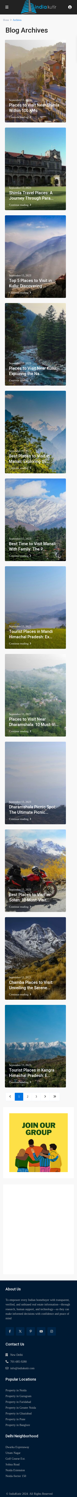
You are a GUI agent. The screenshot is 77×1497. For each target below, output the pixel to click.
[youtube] (41, 1331)
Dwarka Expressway (17, 1447)
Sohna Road (13, 1464)
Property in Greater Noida (21, 1407)
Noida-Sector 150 (16, 1476)
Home (6, 20)
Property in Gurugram (18, 1396)
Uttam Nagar (13, 1452)
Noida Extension (15, 1470)
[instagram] (51, 1331)
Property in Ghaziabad (19, 1413)
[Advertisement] (38, 1229)
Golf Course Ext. (15, 1458)
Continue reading (19, 117)
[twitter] (20, 1331)
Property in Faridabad (18, 1401)
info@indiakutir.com (22, 1368)
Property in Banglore (18, 1425)
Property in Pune (15, 1419)
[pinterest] (30, 1331)
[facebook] (10, 1331)
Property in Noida (16, 1390)
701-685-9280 (18, 1361)
